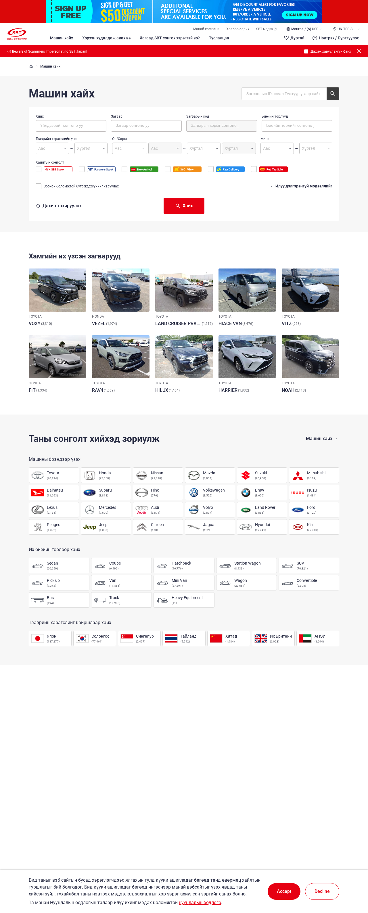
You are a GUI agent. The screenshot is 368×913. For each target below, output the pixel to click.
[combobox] (71, 126)
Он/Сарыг (120, 139)
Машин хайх (61, 38)
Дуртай (297, 38)
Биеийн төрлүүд (275, 116)
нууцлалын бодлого (200, 902)
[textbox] (64, 125)
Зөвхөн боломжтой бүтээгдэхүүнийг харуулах (81, 186)
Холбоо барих (237, 29)
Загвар (116, 116)
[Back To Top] (353, 883)
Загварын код (197, 116)
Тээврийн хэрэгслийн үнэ (56, 139)
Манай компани (206, 29)
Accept (284, 891)
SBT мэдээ (264, 29)
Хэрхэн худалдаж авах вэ (106, 38)
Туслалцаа (219, 38)
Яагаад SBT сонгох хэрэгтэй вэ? (170, 38)
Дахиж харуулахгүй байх (330, 51)
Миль (264, 139)
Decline (322, 891)
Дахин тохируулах (62, 205)
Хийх (40, 116)
